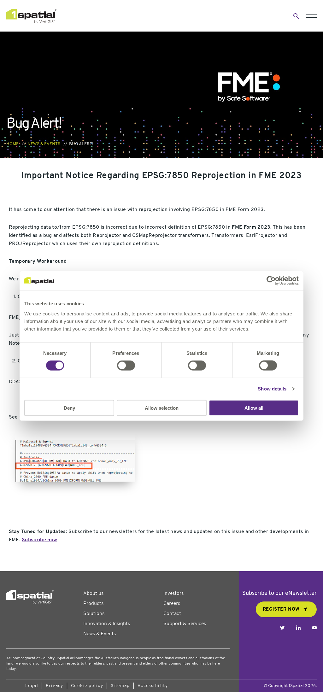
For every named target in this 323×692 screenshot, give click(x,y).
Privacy (54, 685)
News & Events (43, 144)
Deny (69, 407)
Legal (31, 685)
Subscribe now (39, 539)
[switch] (126, 366)
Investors (173, 593)
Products (93, 603)
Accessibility (153, 685)
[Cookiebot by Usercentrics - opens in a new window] (271, 280)
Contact (172, 613)
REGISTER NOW (281, 609)
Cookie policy (87, 685)
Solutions (93, 613)
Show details (272, 388)
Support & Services (184, 623)
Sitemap (120, 685)
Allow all (253, 407)
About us (93, 593)
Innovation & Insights (106, 623)
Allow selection (162, 407)
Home (12, 144)
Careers (171, 603)
